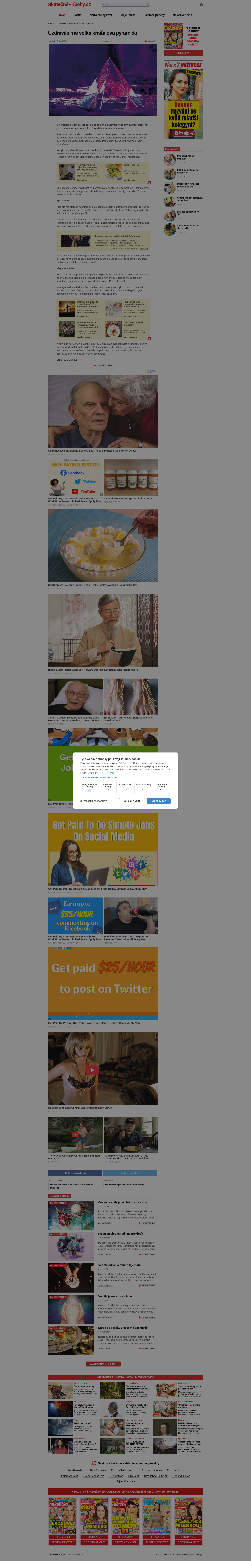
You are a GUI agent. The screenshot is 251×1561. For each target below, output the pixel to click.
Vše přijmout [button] (159, 801)
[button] (125, 777)
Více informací (108, 772)
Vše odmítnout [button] (132, 801)
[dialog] (125, 780)
